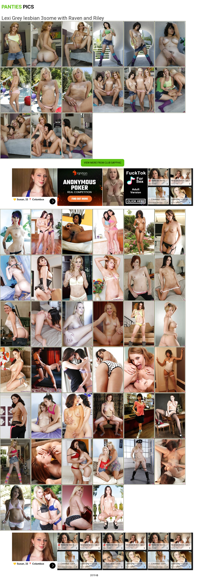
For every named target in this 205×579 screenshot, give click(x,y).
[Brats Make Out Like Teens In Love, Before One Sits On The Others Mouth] (46, 232)
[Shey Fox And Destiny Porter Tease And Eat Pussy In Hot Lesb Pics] (170, 324)
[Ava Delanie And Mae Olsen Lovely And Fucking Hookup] (15, 462)
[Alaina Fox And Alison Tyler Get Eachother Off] (46, 416)
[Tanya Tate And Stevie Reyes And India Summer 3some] (77, 278)
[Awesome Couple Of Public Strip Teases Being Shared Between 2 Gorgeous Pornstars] (108, 508)
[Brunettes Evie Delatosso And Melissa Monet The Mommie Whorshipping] (108, 232)
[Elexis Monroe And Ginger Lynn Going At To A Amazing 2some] (77, 508)
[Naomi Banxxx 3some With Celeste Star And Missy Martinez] (139, 232)
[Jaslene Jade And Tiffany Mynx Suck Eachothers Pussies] (139, 324)
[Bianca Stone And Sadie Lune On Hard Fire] (170, 370)
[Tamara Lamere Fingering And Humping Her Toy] (77, 232)
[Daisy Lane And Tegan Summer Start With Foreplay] (15, 508)
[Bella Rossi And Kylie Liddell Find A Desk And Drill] (108, 324)
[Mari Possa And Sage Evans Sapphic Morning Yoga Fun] (46, 462)
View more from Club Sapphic (102, 162)
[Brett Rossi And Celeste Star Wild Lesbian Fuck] (77, 324)
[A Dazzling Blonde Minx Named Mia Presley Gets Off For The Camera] (15, 278)
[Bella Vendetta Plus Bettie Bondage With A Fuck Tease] (108, 416)
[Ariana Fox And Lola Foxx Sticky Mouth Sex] (170, 278)
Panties (18, 7)
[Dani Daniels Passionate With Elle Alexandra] (139, 278)
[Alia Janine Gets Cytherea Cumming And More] (46, 278)
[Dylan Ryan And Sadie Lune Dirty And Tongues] (46, 370)
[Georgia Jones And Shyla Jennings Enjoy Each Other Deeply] (170, 462)
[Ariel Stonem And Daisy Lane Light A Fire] (15, 324)
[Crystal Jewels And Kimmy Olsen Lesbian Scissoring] (108, 462)
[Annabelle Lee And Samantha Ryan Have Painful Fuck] (46, 508)
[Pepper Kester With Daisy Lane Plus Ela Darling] (139, 370)
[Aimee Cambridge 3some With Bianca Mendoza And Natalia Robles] (170, 232)
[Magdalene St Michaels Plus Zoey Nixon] (15, 416)
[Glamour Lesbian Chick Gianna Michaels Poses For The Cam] (15, 370)
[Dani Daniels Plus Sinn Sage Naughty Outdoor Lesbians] (108, 370)
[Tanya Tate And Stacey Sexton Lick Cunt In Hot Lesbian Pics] (15, 232)
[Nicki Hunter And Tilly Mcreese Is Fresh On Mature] (77, 462)
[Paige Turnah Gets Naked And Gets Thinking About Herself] (170, 416)
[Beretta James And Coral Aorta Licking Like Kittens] (139, 416)
